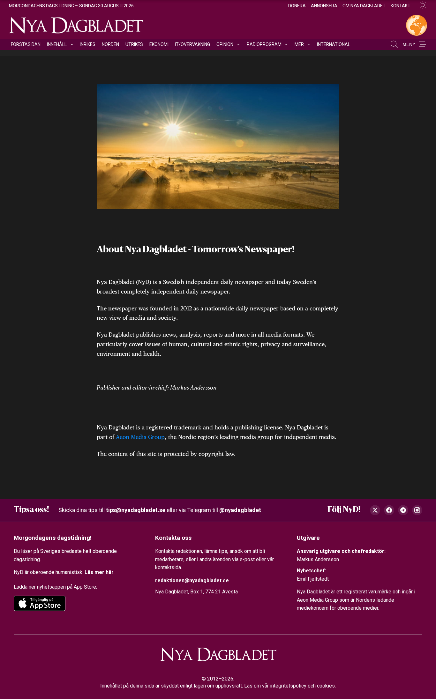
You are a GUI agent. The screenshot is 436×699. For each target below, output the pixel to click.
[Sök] (394, 44)
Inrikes (87, 44)
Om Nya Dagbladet (364, 5)
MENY (408, 44)
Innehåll (57, 44)
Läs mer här (99, 572)
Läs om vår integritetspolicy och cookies (289, 686)
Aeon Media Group (140, 437)
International (333, 44)
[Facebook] (389, 510)
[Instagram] (417, 510)
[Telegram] (403, 510)
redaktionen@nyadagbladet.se (192, 580)
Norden (110, 44)
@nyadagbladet (240, 510)
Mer (299, 44)
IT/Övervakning (192, 44)
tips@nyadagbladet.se (135, 510)
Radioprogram (264, 44)
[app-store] (39, 603)
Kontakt (400, 5)
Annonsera (324, 5)
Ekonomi (159, 44)
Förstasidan (26, 44)
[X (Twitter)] (375, 510)
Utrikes (134, 44)
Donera (297, 5)
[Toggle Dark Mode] (420, 5)
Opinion (224, 44)
